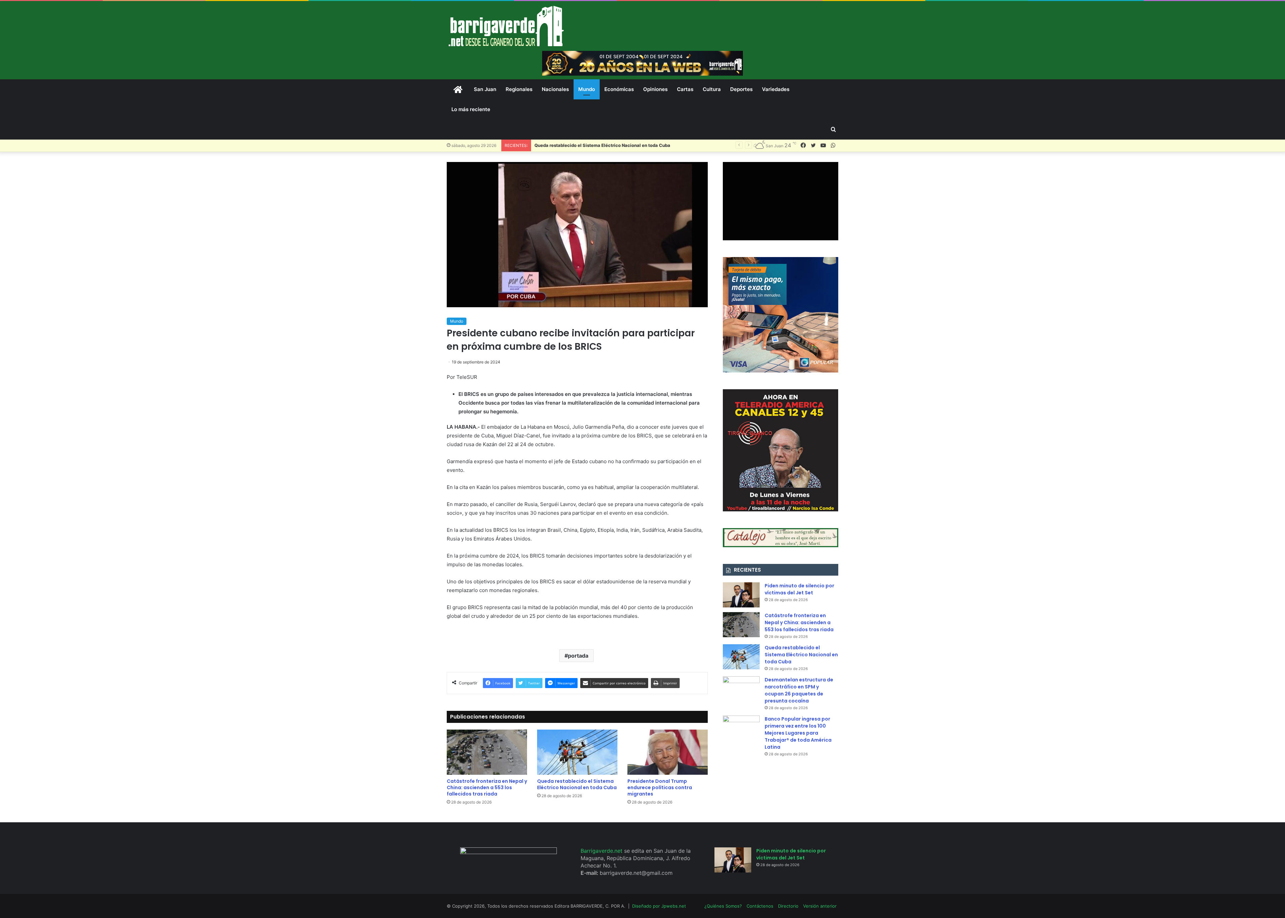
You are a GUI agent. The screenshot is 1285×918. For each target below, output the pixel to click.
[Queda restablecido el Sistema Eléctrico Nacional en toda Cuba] (577, 752)
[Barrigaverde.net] (506, 26)
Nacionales (555, 89)
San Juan (485, 89)
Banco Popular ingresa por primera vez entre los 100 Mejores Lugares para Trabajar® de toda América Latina (798, 733)
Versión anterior (820, 906)
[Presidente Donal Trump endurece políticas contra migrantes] (667, 752)
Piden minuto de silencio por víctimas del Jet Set (799, 589)
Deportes (741, 89)
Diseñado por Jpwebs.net (659, 906)
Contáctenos (760, 906)
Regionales (519, 89)
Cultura (712, 89)
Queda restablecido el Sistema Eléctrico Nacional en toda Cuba (577, 784)
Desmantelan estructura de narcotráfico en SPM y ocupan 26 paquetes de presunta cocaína (799, 690)
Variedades (775, 89)
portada (578, 655)
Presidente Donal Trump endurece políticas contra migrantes (659, 787)
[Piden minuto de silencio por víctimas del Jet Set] (741, 594)
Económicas (619, 89)
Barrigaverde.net (602, 850)
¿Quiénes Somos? (723, 906)
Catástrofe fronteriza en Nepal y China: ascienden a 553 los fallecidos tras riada (487, 787)
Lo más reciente (470, 109)
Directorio (788, 906)
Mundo (586, 89)
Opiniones (655, 89)
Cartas (685, 89)
